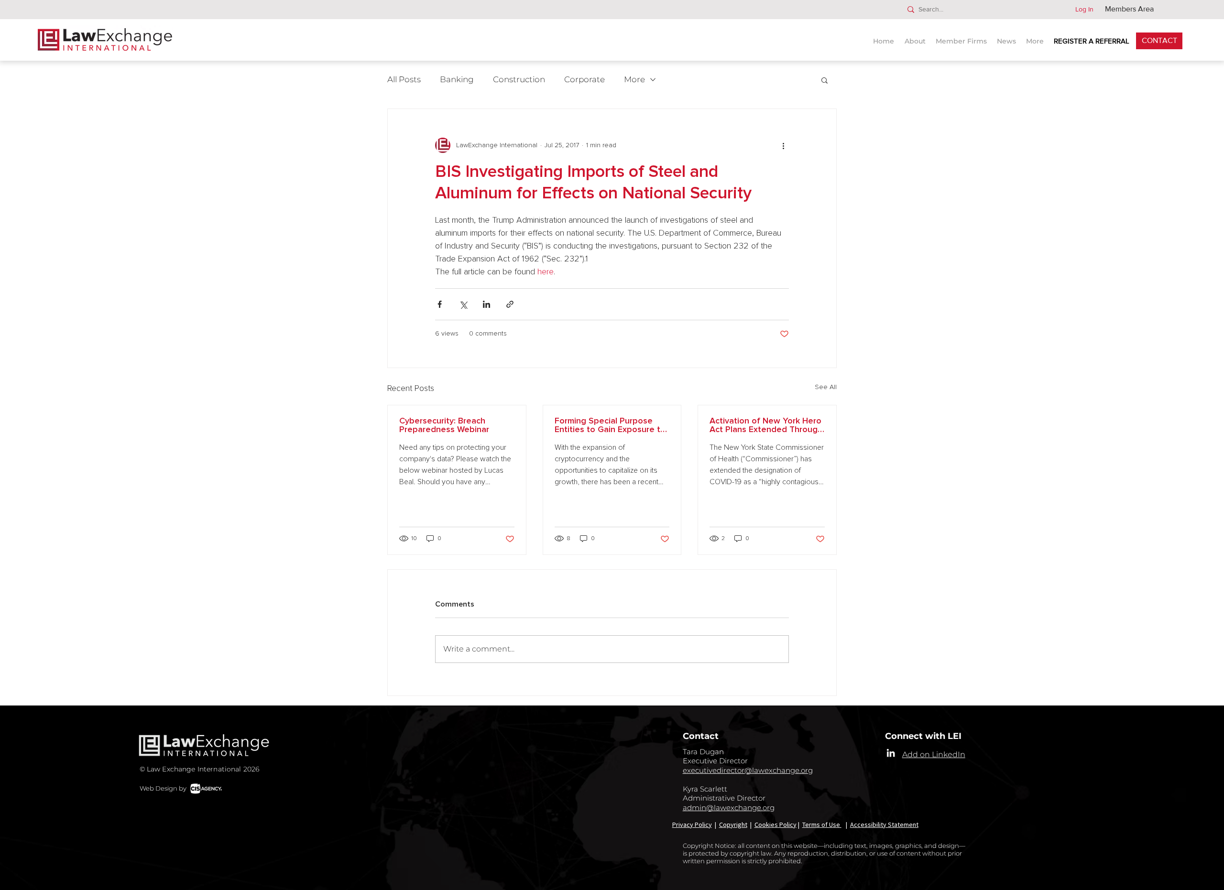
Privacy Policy (692, 824)
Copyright (733, 824)
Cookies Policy (775, 824)
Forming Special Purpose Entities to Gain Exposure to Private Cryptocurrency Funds (610, 425)
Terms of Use (822, 824)
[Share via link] (509, 304)
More (634, 79)
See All (826, 387)
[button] (1007, 37)
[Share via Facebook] (439, 304)
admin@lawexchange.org (729, 807)
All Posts (404, 79)
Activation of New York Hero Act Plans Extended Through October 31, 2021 (766, 425)
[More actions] (783, 145)
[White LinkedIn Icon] (890, 753)
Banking (457, 79)
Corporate (584, 79)
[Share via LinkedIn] (486, 304)
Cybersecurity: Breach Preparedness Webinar (444, 425)
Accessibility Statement (884, 824)
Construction (519, 79)
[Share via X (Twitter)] (463, 304)
